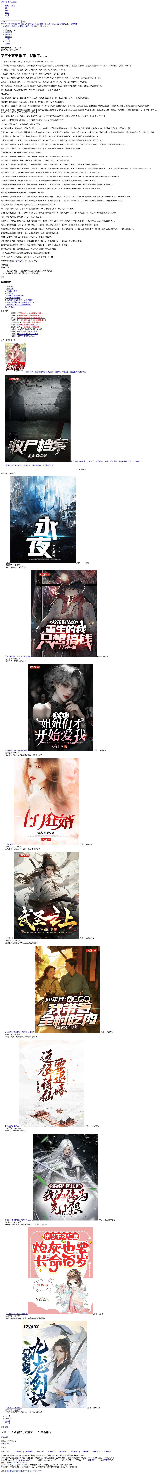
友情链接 (29, 1451)
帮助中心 (40, 1451)
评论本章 (8, 34)
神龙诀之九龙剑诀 (14, 1408)
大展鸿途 (9, 286)
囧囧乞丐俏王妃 (32, 26)
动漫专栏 (85, 1451)
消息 (7, 13)
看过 (7, 8)
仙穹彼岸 (9, 293)
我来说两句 (5, 1443)
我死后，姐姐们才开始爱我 (17, 750)
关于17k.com (5, 1451)
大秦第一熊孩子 (12, 291)
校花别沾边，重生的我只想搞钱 (18, 657)
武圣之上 (10, 938)
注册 (13, 6)
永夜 (8, 563)
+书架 (7, 39)
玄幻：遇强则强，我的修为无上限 (19, 1220)
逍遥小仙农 (10, 465)
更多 (2, 277)
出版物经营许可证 (106, 1460)
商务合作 (18, 1451)
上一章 (7, 41)
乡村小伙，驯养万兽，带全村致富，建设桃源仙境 (34, 465)
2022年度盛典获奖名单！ (26, 336)
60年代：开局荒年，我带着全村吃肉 (20, 1032)
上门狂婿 (10, 844)
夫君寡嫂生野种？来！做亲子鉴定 (19, 300)
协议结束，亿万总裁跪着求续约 (18, 305)
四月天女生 (12, 2)
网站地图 (62, 1451)
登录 (7, 6)
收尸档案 (74, 461)
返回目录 (8, 37)
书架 (7, 10)
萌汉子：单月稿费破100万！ (27, 334)
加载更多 (82, 469)
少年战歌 (10, 307)
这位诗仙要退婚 (12, 1126)
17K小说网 (5, 26)
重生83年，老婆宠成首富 (36, 372)
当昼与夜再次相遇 (13, 298)
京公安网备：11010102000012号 (15, 1462)
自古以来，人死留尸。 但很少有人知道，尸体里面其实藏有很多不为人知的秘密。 (109, 461)
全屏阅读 (8, 32)
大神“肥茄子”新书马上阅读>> (28, 331)
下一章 (7, 44)
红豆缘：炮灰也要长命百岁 (17, 1314)
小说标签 (74, 1451)
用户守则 (51, 1451)
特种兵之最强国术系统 (15, 295)
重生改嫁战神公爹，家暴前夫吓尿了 (20, 302)
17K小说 (4, 2)
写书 (7, 15)
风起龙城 (9, 289)
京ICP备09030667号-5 (24, 1460)
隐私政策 (96, 1451)
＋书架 (7, 1421)
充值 (7, 17)
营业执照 (91, 1460)
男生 (13, 26)
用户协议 (107, 1451)
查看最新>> (5, 1427)
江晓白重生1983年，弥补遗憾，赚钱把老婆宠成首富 (66, 372)
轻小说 (20, 26)
